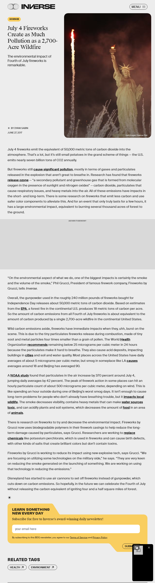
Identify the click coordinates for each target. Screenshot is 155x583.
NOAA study (19, 375)
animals (17, 413)
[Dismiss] (149, 547)
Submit (130, 546)
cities (29, 355)
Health (125, 339)
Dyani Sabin (21, 128)
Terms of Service (79, 537)
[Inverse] (38, 6)
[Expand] (136, 547)
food (126, 408)
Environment (40, 567)
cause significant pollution (53, 169)
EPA (24, 309)
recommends (37, 345)
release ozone (18, 180)
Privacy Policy (100, 537)
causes (132, 361)
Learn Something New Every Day (31, 511)
